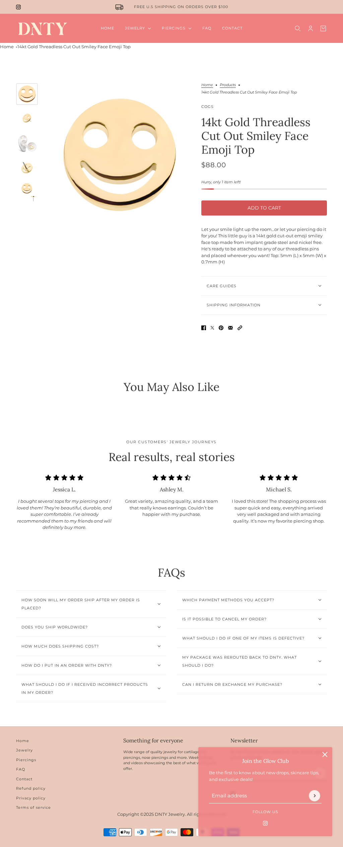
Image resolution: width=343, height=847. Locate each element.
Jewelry (24, 750)
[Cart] (323, 28)
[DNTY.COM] (42, 28)
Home (7, 46)
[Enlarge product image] (120, 154)
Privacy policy (31, 798)
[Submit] (314, 795)
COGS (207, 106)
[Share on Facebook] (203, 327)
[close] (325, 754)
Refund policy (31, 788)
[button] (240, 327)
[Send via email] (230, 327)
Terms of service (33, 807)
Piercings (26, 760)
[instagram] (18, 7)
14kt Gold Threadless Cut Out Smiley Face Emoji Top (74, 46)
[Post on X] (212, 328)
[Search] (297, 28)
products (228, 85)
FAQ (20, 769)
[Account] (310, 28)
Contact (24, 779)
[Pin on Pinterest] (221, 327)
